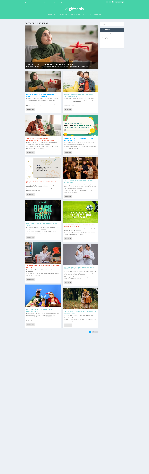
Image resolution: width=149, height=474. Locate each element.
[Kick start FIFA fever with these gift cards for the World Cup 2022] (80, 212)
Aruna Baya (67, 185)
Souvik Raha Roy (31, 313)
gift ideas (71, 66)
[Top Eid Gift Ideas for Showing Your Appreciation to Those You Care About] (43, 125)
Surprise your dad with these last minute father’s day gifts (79, 95)
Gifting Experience (107, 38)
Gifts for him (86, 14)
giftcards (75, 66)
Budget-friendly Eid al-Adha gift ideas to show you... (50, 64)
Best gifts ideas (63, 66)
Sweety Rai (33, 66)
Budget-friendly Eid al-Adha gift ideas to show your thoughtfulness (41, 95)
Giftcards (104, 42)
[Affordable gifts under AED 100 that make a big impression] (80, 125)
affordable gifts (46, 66)
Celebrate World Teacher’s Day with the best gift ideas (42, 266)
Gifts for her (75, 14)
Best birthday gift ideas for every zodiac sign (41, 182)
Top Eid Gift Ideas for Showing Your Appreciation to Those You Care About (40, 139)
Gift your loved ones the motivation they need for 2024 (48, 2)
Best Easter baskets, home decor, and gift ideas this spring (41, 310)
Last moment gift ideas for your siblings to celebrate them (80, 312)
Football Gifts (92, 229)
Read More (30, 110)
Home (50, 14)
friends (36, 315)
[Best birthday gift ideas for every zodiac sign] (43, 168)
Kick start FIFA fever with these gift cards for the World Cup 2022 (79, 225)
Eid (67, 66)
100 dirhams (82, 142)
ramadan (39, 144)
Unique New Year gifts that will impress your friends (78, 181)
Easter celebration (30, 315)
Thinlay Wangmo (31, 185)
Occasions (97, 14)
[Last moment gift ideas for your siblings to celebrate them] (80, 298)
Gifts (103, 46)
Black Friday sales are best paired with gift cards (42, 224)
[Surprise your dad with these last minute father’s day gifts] (80, 81)
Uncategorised (70, 188)
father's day (66, 100)
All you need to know (61, 14)
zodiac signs (36, 186)
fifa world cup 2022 (84, 229)
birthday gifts (52, 185)
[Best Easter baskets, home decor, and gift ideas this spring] (43, 295)
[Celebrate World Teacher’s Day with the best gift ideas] (43, 253)
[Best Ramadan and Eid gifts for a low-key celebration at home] (80, 254)
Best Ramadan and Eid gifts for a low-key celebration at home (79, 268)
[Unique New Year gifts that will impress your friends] (80, 168)
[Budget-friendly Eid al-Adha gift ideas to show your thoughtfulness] (43, 81)
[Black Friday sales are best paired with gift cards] (43, 210)
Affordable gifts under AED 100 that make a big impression (79, 139)
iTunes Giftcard (82, 317)
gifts (87, 66)
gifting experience (81, 66)
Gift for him (40, 315)
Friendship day (71, 186)
